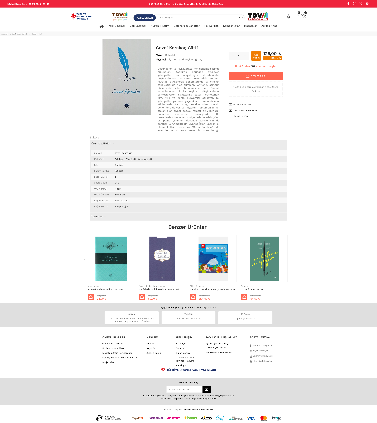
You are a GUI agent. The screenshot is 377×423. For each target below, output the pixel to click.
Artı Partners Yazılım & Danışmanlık (196, 409)
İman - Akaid (93, 286)
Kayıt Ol (151, 348)
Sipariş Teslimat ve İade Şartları (120, 357)
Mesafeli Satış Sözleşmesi (117, 353)
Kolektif (170, 55)
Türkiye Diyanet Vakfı (215, 348)
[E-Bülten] (206, 389)
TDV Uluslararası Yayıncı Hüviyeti (185, 359)
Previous (84, 258)
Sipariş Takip (154, 353)
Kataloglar (182, 365)
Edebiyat (16, 34)
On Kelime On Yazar (252, 289)
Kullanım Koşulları (113, 348)
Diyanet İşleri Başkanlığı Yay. (185, 59)
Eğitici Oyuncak (197, 286)
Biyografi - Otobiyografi (32, 34)
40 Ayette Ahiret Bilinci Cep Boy (105, 289)
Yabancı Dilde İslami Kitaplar (152, 286)
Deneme (245, 286)
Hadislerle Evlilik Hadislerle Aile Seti (159, 289)
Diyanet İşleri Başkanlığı (216, 343)
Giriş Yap (151, 343)
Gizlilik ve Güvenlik (113, 343)
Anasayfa (5, 34)
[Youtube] (367, 4)
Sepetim (180, 348)
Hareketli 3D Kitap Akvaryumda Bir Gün (212, 289)
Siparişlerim (183, 353)
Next (290, 258)
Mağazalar (108, 362)
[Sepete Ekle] (91, 297)
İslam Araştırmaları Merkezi (218, 352)
